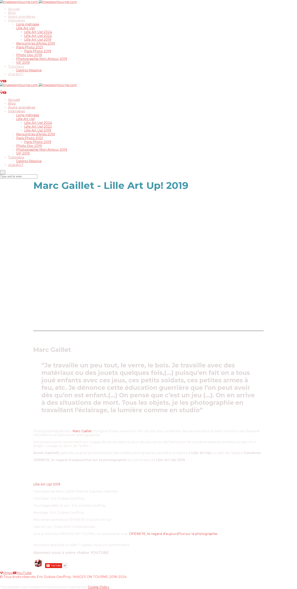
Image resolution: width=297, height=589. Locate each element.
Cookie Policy (98, 587)
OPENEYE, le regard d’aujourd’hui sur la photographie (173, 534)
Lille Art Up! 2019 (46, 484)
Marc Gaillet (82, 431)
